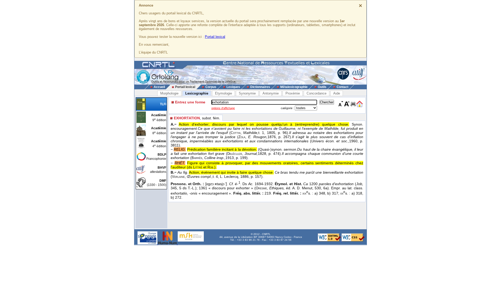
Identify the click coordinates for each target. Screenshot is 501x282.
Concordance (316, 93)
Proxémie (292, 93)
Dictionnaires (260, 87)
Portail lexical (215, 37)
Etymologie (223, 93)
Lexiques (233, 87)
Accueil (159, 87)
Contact (342, 87)
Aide (336, 93)
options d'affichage (223, 108)
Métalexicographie (294, 87)
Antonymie (271, 93)
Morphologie (169, 93)
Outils (322, 87)
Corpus (210, 87)
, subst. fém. (197, 118)
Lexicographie (196, 93)
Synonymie (247, 93)
